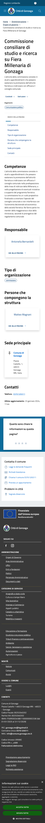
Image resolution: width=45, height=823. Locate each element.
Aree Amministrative (15, 561)
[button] (22, 818)
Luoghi (9, 685)
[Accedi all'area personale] (35, 3)
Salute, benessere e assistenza (19, 647)
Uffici (8, 565)
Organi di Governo (13, 557)
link (10, 802)
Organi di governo (10, 24)
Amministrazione (19, 21)
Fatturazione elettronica (12, 745)
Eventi (8, 689)
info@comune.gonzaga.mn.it (19, 733)
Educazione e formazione (16, 630)
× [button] (42, 782)
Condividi (9, 96)
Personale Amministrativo (17, 577)
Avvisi (8, 674)
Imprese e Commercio (15, 604)
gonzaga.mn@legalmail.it (17, 727)
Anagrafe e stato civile (15, 593)
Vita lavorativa (12, 600)
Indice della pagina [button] (16, 117)
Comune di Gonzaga (19, 354)
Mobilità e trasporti (14, 618)
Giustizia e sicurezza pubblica (18, 634)
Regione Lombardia (12, 3)
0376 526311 (19, 393)
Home (5, 21)
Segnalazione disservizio (16, 761)
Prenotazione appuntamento (18, 757)
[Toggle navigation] (5, 10)
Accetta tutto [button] (22, 807)
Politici (9, 573)
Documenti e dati (13, 581)
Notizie (9, 666)
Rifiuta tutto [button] (22, 813)
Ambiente (10, 643)
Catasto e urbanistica (15, 611)
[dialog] (22, 801)
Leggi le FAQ (11, 765)
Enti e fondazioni (13, 569)
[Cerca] (39, 11)
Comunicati (10, 670)
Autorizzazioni (12, 651)
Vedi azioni (22, 96)
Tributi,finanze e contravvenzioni (20, 639)
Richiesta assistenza (14, 769)
